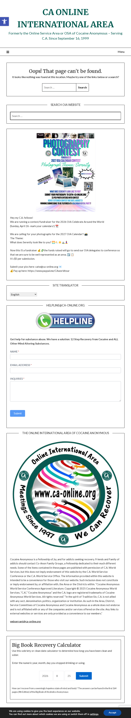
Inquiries (17, 378)
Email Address (21, 365)
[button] (4, 21)
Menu (121, 51)
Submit (17, 413)
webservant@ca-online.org (25, 621)
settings (94, 714)
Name (14, 351)
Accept (112, 712)
